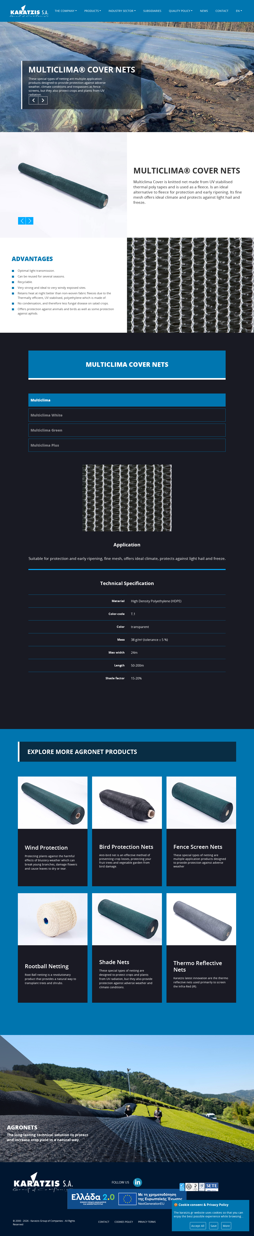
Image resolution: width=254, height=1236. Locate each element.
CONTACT (222, 11)
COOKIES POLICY (123, 1221)
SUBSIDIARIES (152, 11)
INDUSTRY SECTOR (121, 11)
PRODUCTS (91, 11)
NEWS (204, 11)
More (226, 1226)
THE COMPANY (64, 11)
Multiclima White (47, 415)
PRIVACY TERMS (147, 1221)
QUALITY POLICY (179, 11)
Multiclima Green (46, 430)
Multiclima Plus (45, 445)
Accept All (197, 1226)
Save (214, 1226)
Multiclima (40, 400)
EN (238, 11)
